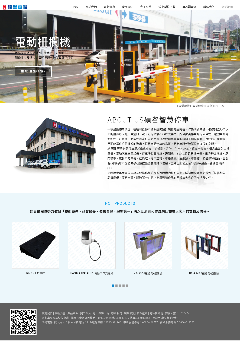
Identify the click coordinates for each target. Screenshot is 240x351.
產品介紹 (127, 6)
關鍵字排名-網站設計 (165, 318)
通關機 (169, 153)
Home (75, 6)
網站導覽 (129, 313)
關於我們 (91, 6)
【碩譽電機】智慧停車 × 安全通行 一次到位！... (193, 106)
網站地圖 (227, 6)
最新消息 (109, 6)
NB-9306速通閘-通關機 (91, 273)
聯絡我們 (209, 6)
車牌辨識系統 (213, 153)
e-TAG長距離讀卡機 (189, 153)
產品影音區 (189, 6)
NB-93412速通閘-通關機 (148, 273)
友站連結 (142, 313)
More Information (120, 74)
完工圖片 (85, 313)
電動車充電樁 (127, 158)
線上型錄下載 (166, 6)
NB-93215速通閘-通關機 (204, 273)
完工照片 (145, 6)
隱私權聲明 (156, 313)
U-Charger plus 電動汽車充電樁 (35, 273)
